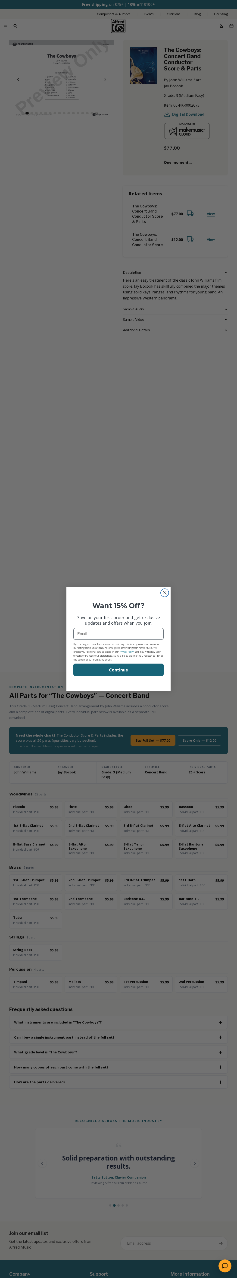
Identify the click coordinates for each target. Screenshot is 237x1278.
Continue (118, 670)
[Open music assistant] (224, 1265)
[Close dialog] (165, 593)
